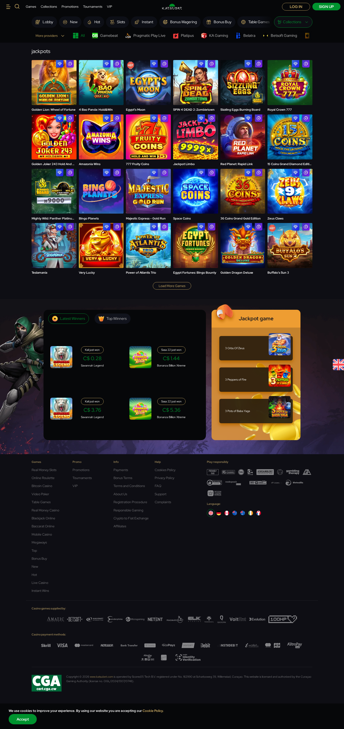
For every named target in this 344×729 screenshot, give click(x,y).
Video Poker (40, 494)
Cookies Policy (165, 470)
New (35, 566)
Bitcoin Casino (42, 486)
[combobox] (293, 22)
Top (34, 550)
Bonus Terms (122, 478)
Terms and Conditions (129, 486)
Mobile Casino (42, 534)
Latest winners (72, 318)
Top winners (116, 318)
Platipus (187, 35)
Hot (34, 575)
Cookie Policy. (153, 711)
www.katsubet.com (101, 677)
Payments (120, 470)
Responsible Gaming (128, 510)
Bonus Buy (39, 558)
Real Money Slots (44, 470)
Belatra (249, 35)
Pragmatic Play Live (149, 35)
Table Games (41, 502)
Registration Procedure (130, 502)
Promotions (70, 6)
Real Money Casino (45, 510)
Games (31, 6)
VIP (109, 6)
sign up (326, 6)
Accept (23, 719)
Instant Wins (40, 591)
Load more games (172, 286)
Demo (54, 83)
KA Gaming (218, 35)
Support (160, 494)
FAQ (158, 486)
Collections (49, 6)
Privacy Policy (164, 478)
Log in (296, 6)
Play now (54, 71)
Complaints (163, 502)
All (83, 35)
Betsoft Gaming (284, 35)
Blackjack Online (43, 518)
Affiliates (119, 526)
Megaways (39, 542)
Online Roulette (43, 478)
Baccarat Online (43, 526)
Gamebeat (109, 35)
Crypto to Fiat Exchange (131, 518)
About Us (120, 494)
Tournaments (92, 6)
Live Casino (40, 583)
